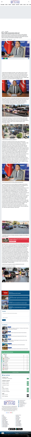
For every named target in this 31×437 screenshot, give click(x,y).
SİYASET (9, 4)
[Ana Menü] (1, 1)
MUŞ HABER (17, 419)
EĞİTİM (21, 4)
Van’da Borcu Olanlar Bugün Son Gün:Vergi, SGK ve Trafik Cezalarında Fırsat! (17, 341)
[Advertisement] (16, 25)
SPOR (27, 4)
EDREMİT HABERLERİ (4, 422)
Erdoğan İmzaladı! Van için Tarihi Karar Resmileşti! (16, 344)
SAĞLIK (24, 4)
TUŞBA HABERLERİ (18, 421)
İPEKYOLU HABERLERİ (5, 421)
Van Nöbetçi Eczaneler (22, 400)
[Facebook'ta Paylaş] (2, 58)
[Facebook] (6, 412)
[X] (8, 412)
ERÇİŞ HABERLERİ (18, 422)
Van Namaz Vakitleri (22, 402)
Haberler (2, 31)
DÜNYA (6, 4)
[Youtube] (11, 412)
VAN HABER (2, 4)
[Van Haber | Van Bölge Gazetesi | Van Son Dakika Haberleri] (15, 1)
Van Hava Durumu (21, 401)
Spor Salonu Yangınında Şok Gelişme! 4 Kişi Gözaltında (17, 332)
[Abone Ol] (28, 58)
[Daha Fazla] (7, 58)
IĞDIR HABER (17, 418)
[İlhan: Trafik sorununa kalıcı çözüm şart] (15, 49)
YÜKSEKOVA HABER (18, 420)
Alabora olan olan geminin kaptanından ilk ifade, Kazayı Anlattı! (17, 337)
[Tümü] (28, 324)
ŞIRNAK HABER (4, 420)
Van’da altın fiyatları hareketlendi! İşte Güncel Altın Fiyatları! (18, 348)
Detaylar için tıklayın (16, 372)
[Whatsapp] (12, 412)
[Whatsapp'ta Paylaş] (5, 58)
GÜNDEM (13, 4)
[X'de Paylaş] (4, 58)
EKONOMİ (17, 4)
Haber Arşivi (21, 406)
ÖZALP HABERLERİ (18, 423)
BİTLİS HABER (4, 418)
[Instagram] (9, 412)
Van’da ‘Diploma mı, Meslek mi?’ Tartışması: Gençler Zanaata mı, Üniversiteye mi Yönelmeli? (18, 329)
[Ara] (29, 1)
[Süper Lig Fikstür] (28, 375)
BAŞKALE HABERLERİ (5, 423)
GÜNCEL (9, 331)
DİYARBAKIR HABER (4, 419)
